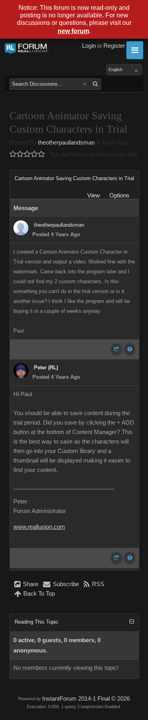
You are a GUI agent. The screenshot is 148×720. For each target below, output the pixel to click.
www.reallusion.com (39, 527)
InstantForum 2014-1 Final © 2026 (86, 699)
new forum (73, 31)
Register (114, 46)
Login (89, 46)
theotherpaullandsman (66, 142)
